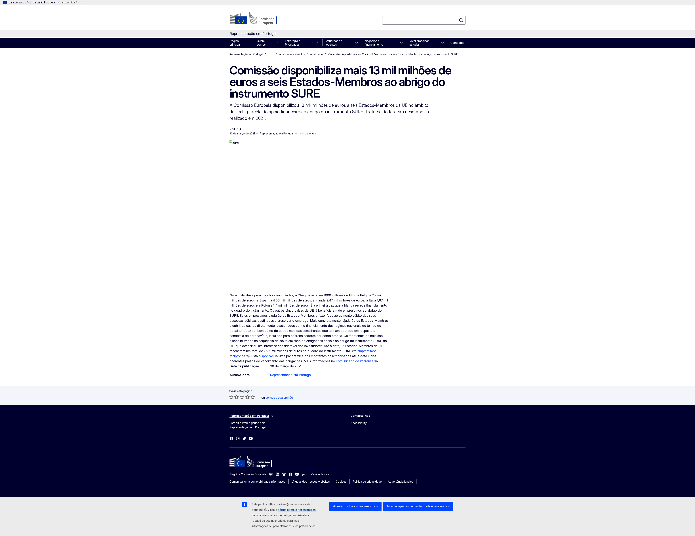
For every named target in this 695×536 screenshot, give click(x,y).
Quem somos (261, 42)
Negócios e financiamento (374, 42)
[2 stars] (233, 397)
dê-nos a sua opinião (279, 397)
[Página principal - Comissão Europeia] (258, 18)
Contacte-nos (320, 474)
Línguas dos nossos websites (310, 481)
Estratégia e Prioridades (292, 42)
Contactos (457, 43)
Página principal (235, 42)
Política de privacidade (367, 481)
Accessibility (358, 423)
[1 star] (231, 397)
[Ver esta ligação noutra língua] (248, 356)
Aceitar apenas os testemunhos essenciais (418, 506)
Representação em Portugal (246, 54)
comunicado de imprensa (354, 361)
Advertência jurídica (400, 481)
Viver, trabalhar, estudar (419, 42)
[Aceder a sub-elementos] (278, 43)
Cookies (341, 481)
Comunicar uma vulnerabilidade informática (257, 481)
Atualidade (316, 54)
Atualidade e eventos (334, 42)
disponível (266, 356)
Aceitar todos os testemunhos (355, 506)
